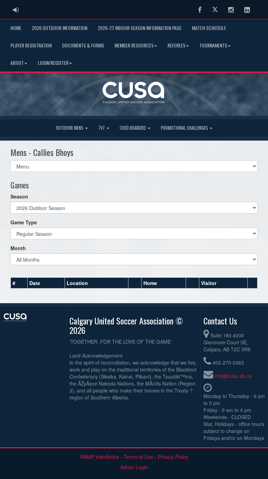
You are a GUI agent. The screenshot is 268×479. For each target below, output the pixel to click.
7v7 (102, 128)
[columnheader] (19, 283)
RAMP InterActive (99, 456)
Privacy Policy (173, 456)
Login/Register (53, 62)
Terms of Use (138, 456)
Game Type (23, 222)
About (17, 62)
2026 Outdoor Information (59, 27)
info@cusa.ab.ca (233, 375)
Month (18, 248)
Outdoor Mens (70, 128)
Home (15, 27)
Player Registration (31, 45)
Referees (176, 45)
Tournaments (213, 45)
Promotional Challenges (185, 128)
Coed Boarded (133, 128)
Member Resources (134, 45)
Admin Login (134, 467)
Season (19, 196)
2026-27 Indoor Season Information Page (139, 27)
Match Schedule (209, 27)
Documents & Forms (83, 45)
